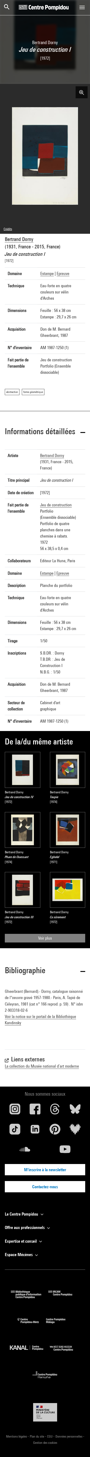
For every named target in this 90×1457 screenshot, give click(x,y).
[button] (45, 432)
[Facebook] (35, 1111)
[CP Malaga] (59, 1324)
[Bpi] (29, 1297)
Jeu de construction (56, 504)
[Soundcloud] (25, 1151)
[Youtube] (65, 1151)
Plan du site (37, 1436)
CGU (50, 1436)
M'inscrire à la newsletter (45, 1169)
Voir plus (45, 938)
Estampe (47, 273)
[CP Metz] (32, 1324)
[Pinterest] (55, 1131)
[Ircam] (63, 1297)
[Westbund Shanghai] (65, 1352)
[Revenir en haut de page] (78, 1445)
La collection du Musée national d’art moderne (42, 1066)
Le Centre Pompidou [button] (22, 1214)
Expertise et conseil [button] (21, 1241)
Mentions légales (17, 1436)
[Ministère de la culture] (45, 1412)
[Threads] (55, 1111)
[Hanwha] (45, 1380)
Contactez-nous (45, 1186)
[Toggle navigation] (82, 7)
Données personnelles (69, 1436)
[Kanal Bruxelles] (30, 1352)
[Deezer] (75, 1131)
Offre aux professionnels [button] (25, 1227)
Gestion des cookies (45, 1443)
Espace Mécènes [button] (19, 1254)
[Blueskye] (75, 1111)
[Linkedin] (35, 1131)
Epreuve (63, 273)
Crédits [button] (8, 229)
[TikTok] (15, 1131)
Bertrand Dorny (19, 239)
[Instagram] (15, 1111)
